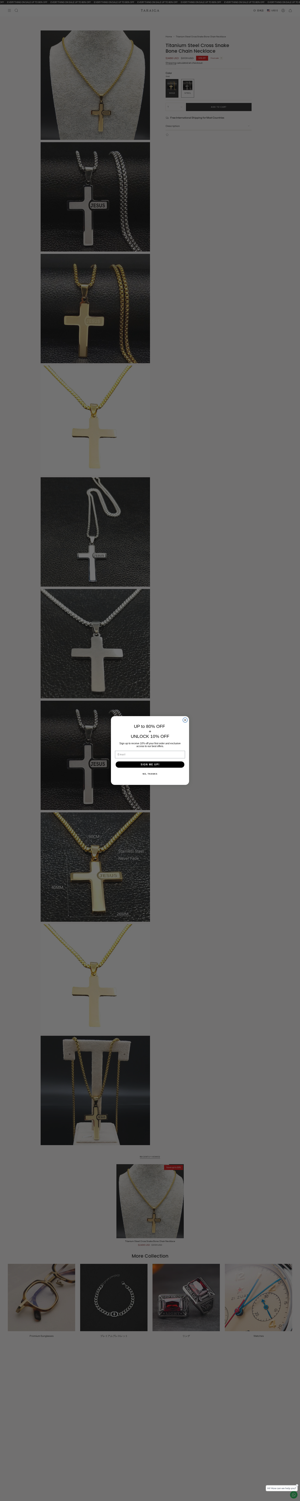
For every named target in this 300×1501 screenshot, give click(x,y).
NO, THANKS (150, 774)
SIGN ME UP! (150, 764)
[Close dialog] (185, 720)
